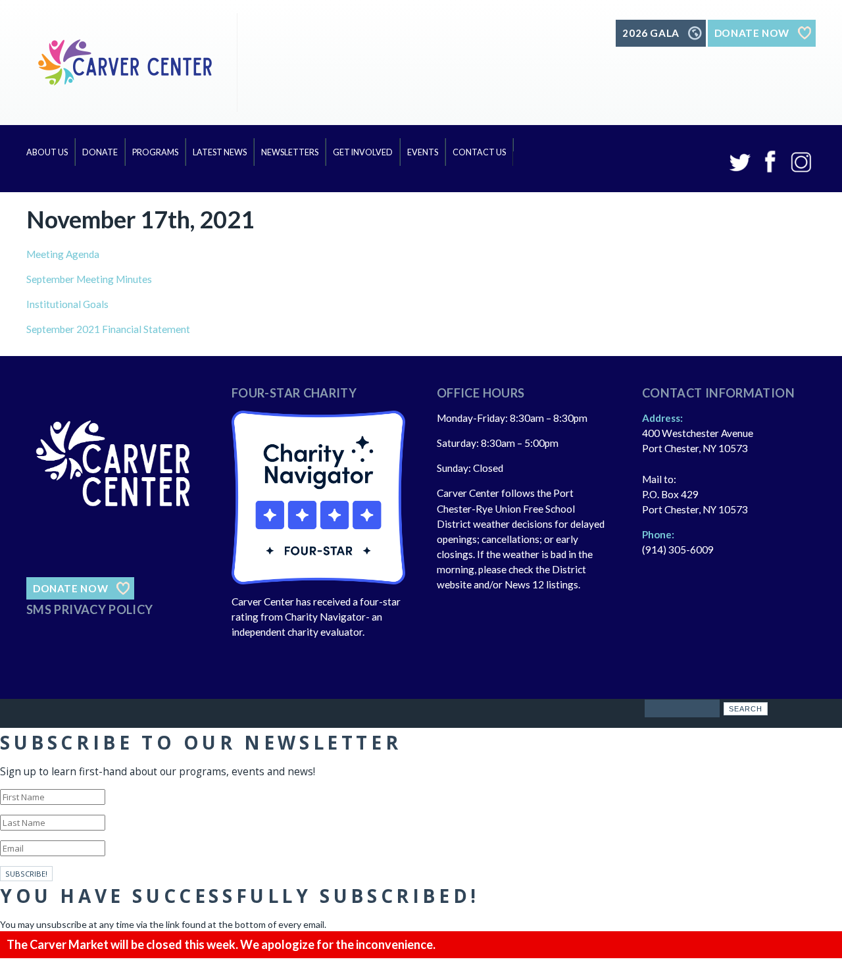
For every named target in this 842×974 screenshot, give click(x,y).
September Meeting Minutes (89, 279)
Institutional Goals (67, 304)
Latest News (220, 152)
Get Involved (363, 152)
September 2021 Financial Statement (108, 329)
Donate (100, 152)
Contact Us (479, 152)
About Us (47, 152)
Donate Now (70, 588)
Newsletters (289, 152)
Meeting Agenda (62, 254)
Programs (155, 152)
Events (422, 152)
